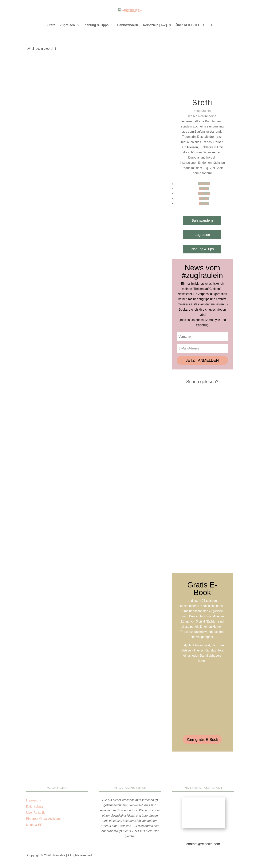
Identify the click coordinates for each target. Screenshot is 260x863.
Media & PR (34, 824)
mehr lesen (39, 179)
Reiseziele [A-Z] (155, 25)
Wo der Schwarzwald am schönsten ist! (61, 148)
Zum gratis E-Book (202, 739)
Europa (80, 153)
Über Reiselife (35, 812)
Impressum (33, 800)
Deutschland (67, 153)
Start (51, 25)
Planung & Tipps (96, 25)
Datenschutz (34, 806)
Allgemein (53, 153)
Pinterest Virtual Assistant (43, 818)
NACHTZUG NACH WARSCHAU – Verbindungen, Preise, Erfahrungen (200, 437)
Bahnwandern (127, 25)
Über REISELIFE (188, 25)
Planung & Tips (202, 249)
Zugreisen (67, 25)
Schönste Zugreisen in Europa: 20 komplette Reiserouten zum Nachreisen (202, 504)
